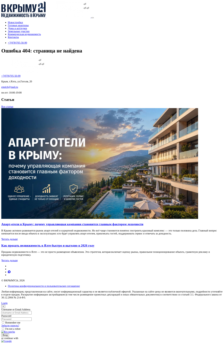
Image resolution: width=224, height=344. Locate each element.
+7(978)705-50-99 (17, 42)
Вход (5, 335)
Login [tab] (4, 303)
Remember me (12, 322)
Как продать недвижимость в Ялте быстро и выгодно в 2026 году (47, 245)
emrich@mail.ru (9, 87)
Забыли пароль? (10, 325)
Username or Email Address (15, 309)
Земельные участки (19, 31)
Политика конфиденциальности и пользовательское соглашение (44, 286)
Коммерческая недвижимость (24, 34)
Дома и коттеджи (17, 28)
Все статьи (7, 106)
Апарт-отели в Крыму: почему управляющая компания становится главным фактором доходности (72, 224)
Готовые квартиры (18, 25)
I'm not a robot (12, 328)
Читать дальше (9, 239)
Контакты (13, 37)
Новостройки (15, 22)
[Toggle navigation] (92, 17)
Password (6, 315)
